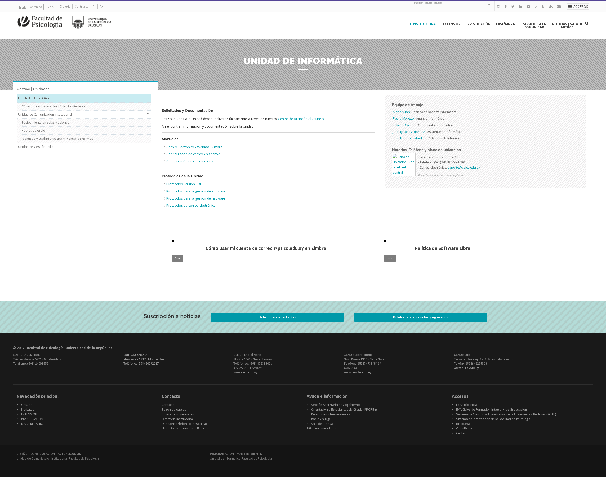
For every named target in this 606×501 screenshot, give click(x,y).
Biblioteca (463, 423)
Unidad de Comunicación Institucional (45, 114)
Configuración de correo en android (193, 154)
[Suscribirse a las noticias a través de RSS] (543, 6)
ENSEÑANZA (505, 24)
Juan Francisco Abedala (409, 138)
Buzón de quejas (174, 409)
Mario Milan (401, 112)
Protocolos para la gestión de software (195, 191)
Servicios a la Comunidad (534, 25)
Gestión (26, 405)
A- (94, 6)
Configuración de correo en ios (189, 161)
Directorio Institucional (178, 419)
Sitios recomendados (322, 428)
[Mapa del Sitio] (551, 6)
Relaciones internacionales (330, 414)
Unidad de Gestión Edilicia (37, 146)
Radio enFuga (321, 419)
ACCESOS (580, 6)
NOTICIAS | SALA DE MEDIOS (567, 25)
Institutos (27, 409)
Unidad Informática (34, 98)
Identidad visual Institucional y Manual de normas (57, 138)
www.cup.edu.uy (245, 372)
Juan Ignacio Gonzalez (409, 132)
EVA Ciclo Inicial (467, 405)
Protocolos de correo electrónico (191, 205)
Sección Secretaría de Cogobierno (335, 405)
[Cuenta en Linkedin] (520, 6)
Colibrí (460, 433)
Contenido (35, 7)
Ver (177, 258)
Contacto (168, 405)
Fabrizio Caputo (404, 125)
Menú (51, 7)
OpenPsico (464, 428)
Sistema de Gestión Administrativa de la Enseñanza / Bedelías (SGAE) (506, 414)
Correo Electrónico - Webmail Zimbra (194, 147)
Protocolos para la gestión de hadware (195, 198)
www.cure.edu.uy (466, 368)
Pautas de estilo (33, 130)
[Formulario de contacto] (559, 6)
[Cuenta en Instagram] (498, 6)
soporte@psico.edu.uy (464, 167)
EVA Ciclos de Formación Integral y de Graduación (491, 409)
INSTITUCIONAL (425, 24)
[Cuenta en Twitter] (512, 6)
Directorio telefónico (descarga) (184, 423)
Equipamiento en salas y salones (45, 122)
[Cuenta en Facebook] (506, 6)
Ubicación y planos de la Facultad (185, 428)
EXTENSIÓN (452, 24)
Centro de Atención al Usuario (301, 118)
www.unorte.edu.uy (357, 372)
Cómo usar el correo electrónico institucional (53, 106)
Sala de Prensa (322, 423)
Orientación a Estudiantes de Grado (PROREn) (344, 409)
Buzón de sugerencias (178, 414)
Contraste (81, 6)
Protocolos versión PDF (184, 184)
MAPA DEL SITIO (32, 423)
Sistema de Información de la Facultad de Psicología (493, 419)
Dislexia (65, 6)
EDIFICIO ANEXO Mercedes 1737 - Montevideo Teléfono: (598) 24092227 (144, 359)
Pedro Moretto (403, 118)
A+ (101, 6)
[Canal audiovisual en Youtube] (528, 6)
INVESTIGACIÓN (478, 24)
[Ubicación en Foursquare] (536, 6)
